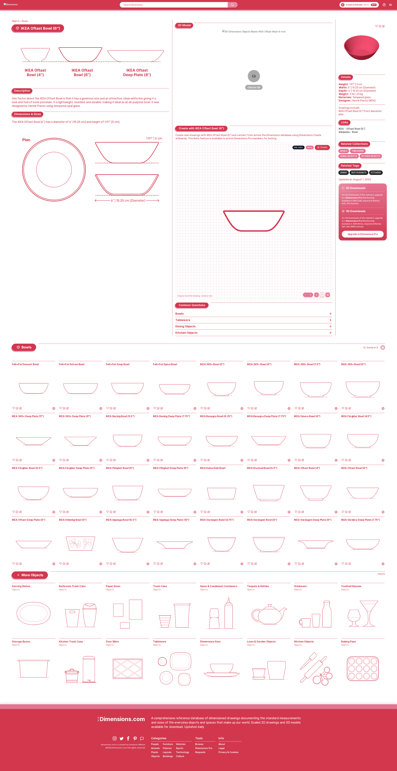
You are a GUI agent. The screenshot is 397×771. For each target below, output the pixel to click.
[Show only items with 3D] (382, 347)
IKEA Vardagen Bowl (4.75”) (217, 519)
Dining (343, 172)
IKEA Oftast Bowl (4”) (307, 468)
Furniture (168, 744)
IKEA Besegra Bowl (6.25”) (216, 416)
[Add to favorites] (376, 26)
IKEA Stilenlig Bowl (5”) (73, 519)
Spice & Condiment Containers (218, 586)
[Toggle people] (322, 295)
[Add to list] (380, 26)
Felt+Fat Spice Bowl (165, 364)
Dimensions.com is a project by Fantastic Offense (123, 745)
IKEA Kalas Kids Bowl (212, 468)
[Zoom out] (305, 295)
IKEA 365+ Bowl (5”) (212, 364)
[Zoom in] (310, 295)
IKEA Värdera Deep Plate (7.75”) (360, 519)
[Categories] (390, 5)
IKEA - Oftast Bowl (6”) (352, 128)
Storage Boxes (21, 641)
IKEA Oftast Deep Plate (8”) (28, 519)
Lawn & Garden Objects (261, 641)
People (155, 744)
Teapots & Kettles (258, 586)
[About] (384, 5)
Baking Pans (348, 641)
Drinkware (300, 586)
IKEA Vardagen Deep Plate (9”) (313, 519)
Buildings (168, 756)
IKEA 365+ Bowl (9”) (353, 364)
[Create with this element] (383, 26)
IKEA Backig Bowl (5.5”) (120, 416)
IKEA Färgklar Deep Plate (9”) (76, 468)
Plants (154, 752)
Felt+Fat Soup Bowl (117, 364)
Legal (222, 748)
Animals (155, 748)
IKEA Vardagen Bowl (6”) (262, 519)
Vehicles (180, 744)
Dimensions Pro (203, 748)
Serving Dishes (21, 586)
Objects (16, 21)
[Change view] (328, 295)
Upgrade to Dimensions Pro (363, 234)
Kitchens (376, 172)
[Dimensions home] (11, 5)
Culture (180, 756)
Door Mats (112, 641)
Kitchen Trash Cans (71, 641)
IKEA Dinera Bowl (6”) (307, 416)
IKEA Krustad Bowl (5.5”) (262, 468)
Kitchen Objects (370, 156)
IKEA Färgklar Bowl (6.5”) (27, 468)
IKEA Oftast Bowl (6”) (354, 468)
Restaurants (358, 172)
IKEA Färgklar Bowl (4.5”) (356, 416)
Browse (199, 744)
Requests (200, 752)
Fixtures (167, 748)
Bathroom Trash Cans (72, 586)
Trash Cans (160, 586)
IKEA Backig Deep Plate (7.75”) (171, 416)
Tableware (358, 151)
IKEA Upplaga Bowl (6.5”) (121, 519)
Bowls (25, 21)
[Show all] (316, 295)
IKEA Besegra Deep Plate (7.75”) (266, 416)
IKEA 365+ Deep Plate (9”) (75, 416)
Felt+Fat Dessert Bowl (25, 364)
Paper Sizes (113, 586)
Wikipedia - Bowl (348, 132)
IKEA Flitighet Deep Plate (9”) (170, 468)
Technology (182, 752)
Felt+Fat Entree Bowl (71, 364)
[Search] (233, 5)
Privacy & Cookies (229, 752)
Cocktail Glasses (351, 586)
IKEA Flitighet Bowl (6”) (120, 468)
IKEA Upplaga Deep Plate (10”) (171, 519)
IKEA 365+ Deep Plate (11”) (28, 416)
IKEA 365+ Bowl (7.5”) (307, 364)
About (222, 744)
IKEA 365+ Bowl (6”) (259, 364)
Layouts (167, 752)
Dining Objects (348, 156)
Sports (179, 748)
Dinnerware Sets (210, 641)
